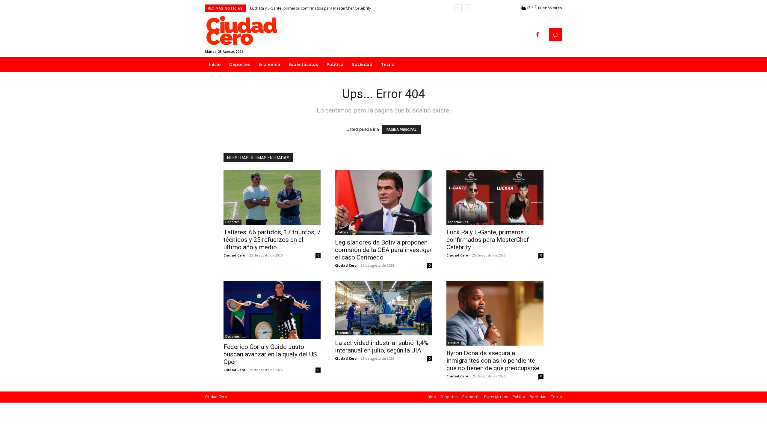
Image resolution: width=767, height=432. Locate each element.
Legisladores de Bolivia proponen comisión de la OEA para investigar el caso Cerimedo (383, 250)
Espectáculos (458, 222)
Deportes (232, 222)
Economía (344, 333)
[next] (467, 8)
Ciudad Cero (234, 255)
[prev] (458, 8)
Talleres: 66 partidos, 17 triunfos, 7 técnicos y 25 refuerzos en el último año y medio (272, 240)
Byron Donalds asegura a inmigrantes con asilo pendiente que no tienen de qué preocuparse (492, 361)
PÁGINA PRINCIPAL (401, 130)
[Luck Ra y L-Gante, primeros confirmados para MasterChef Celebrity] (494, 197)
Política (342, 232)
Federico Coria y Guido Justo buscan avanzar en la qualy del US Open (270, 354)
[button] (555, 34)
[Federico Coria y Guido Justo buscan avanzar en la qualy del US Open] (272, 310)
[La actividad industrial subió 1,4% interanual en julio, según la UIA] (383, 308)
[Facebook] (537, 34)
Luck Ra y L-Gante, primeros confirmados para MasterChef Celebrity (310, 8)
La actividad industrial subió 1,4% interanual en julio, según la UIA (381, 346)
